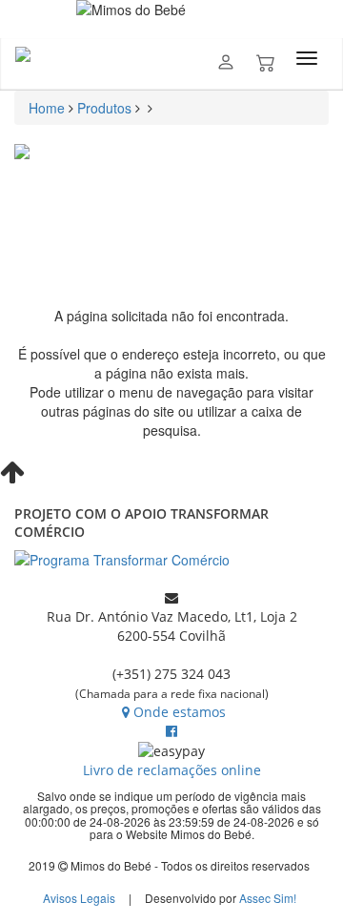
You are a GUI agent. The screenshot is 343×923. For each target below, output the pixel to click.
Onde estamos (179, 712)
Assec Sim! (267, 898)
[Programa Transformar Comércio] (171, 559)
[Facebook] (171, 731)
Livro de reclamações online (172, 770)
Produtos (104, 107)
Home (47, 107)
